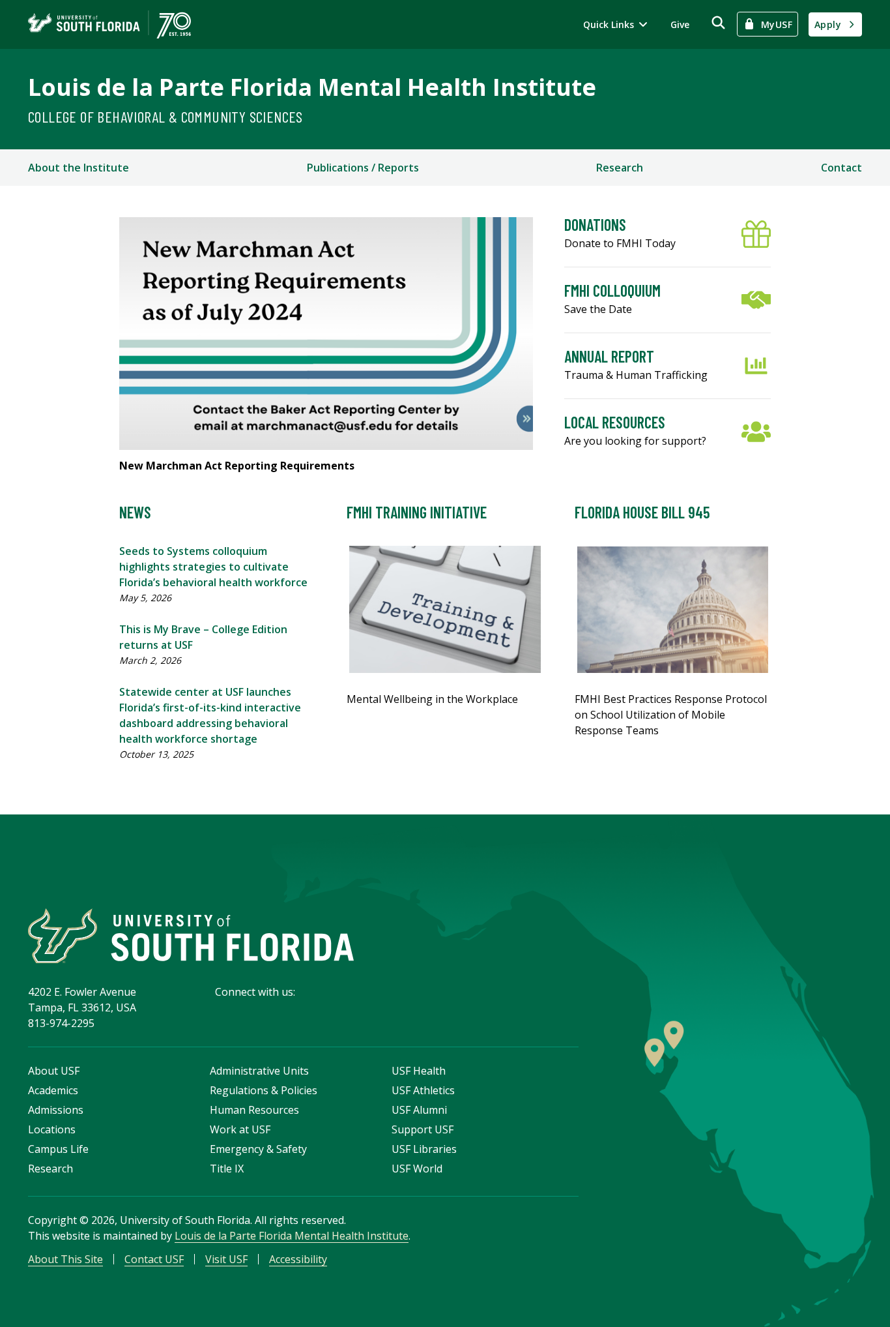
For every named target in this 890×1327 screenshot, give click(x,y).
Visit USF (226, 1259)
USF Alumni (419, 1110)
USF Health (419, 1071)
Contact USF (154, 1259)
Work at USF (240, 1129)
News (135, 512)
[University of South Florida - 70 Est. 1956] (109, 24)
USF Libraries (424, 1149)
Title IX (227, 1168)
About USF (53, 1071)
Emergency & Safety (258, 1149)
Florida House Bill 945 (642, 512)
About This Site (65, 1259)
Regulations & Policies (263, 1090)
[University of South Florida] (191, 936)
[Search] (718, 22)
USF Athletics (423, 1090)
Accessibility (298, 1259)
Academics (53, 1090)
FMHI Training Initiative (417, 512)
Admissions (55, 1110)
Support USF (422, 1129)
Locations (52, 1129)
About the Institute (78, 167)
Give (679, 24)
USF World (417, 1168)
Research (619, 167)
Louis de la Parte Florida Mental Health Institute (312, 87)
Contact (841, 167)
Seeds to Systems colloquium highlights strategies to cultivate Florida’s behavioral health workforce (213, 566)
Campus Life (58, 1149)
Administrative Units (259, 1071)
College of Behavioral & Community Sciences (165, 116)
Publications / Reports (363, 167)
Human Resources (254, 1110)
